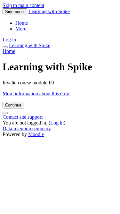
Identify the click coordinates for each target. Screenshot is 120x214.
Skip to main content (23, 5)
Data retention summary (27, 128)
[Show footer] (5, 113)
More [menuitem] (20, 28)
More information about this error (36, 93)
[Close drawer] (5, 47)
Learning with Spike (49, 11)
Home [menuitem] (21, 23)
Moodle (36, 134)
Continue (13, 105)
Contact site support (23, 117)
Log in (9, 39)
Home (9, 51)
